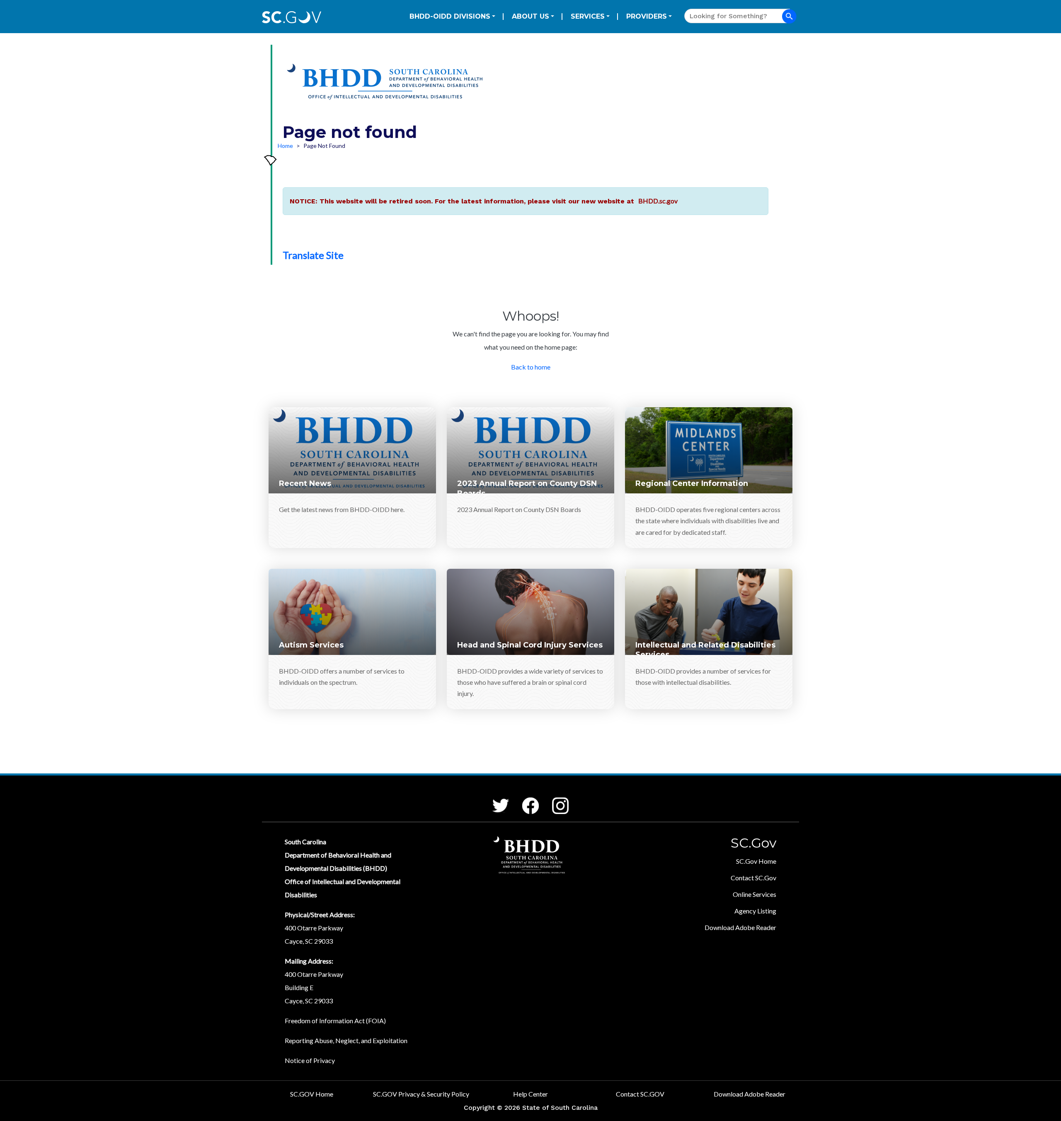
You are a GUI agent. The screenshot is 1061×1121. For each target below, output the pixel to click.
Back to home (530, 367)
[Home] (387, 84)
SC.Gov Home (756, 861)
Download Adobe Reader (740, 927)
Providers (646, 16)
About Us (530, 16)
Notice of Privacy (310, 1060)
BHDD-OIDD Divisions (449, 16)
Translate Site (313, 255)
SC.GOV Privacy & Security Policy (421, 1094)
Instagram (553, 797)
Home (285, 145)
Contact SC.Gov (753, 878)
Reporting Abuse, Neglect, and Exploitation (346, 1040)
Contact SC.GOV (640, 1094)
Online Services (754, 894)
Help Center (530, 1094)
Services (588, 16)
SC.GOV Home (311, 1094)
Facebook (523, 797)
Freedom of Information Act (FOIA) (335, 1020)
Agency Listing (755, 911)
